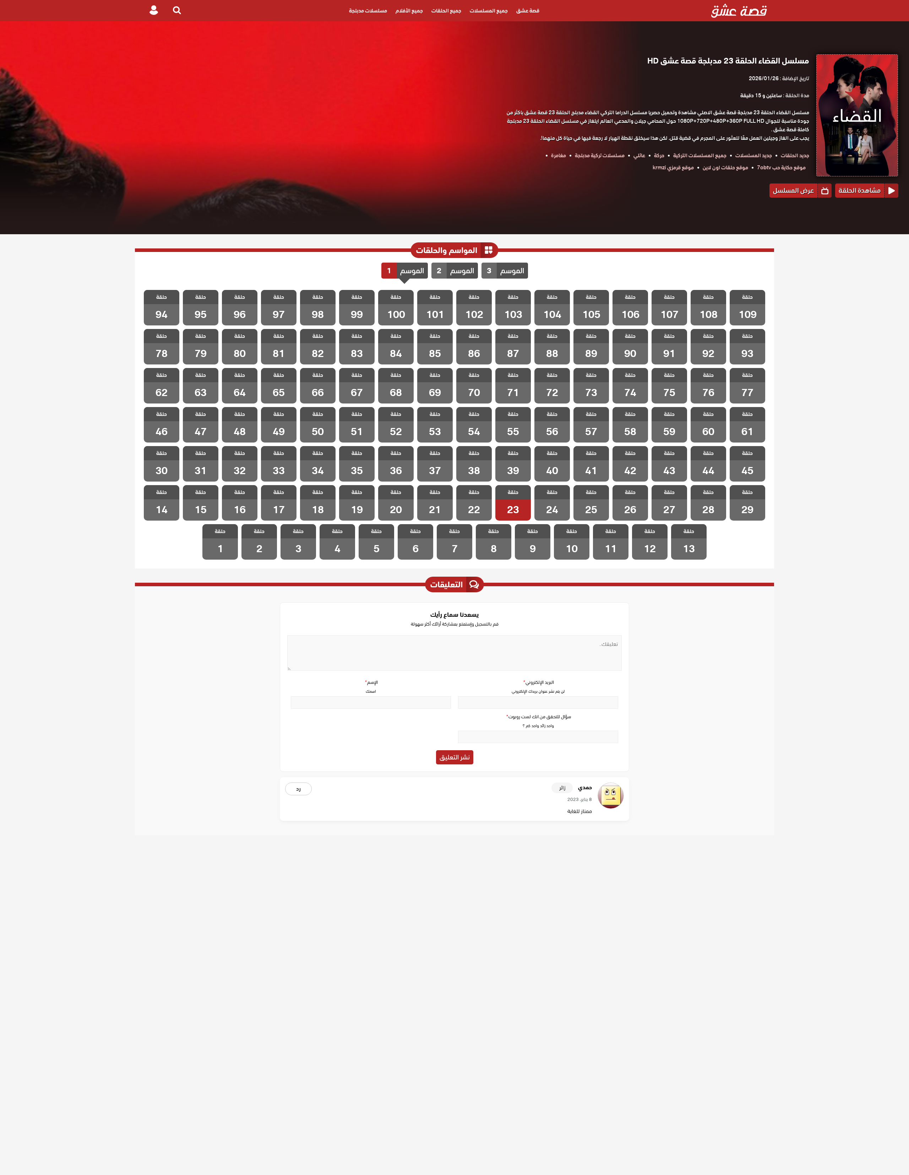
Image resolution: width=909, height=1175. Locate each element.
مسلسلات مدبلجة (368, 11)
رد (298, 789)
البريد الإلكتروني (538, 682)
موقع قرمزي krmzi (673, 167)
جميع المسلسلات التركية (699, 155)
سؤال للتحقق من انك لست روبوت (538, 716)
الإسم (371, 682)
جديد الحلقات (795, 155)
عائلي (639, 155)
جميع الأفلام (409, 11)
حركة (659, 155)
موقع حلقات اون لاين (725, 167)
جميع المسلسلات (489, 11)
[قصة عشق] (739, 10)
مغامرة (558, 155)
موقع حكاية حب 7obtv (781, 167)
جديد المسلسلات (753, 155)
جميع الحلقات (446, 11)
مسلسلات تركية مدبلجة (600, 155)
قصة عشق (527, 11)
